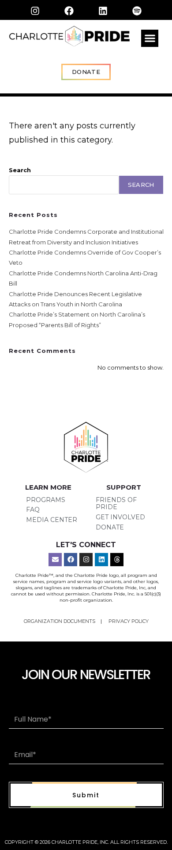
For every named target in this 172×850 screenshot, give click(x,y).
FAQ (33, 510)
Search (20, 170)
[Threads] (116, 559)
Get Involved (120, 517)
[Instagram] (35, 10)
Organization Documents (60, 621)
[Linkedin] (103, 10)
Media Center (51, 520)
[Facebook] (69, 10)
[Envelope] (55, 559)
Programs (45, 500)
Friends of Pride (116, 503)
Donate (110, 527)
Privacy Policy (128, 621)
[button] (149, 38)
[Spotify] (137, 10)
